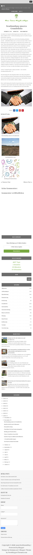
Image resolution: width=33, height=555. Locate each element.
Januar (6, 464)
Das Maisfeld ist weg (10, 157)
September (7, 447)
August (6, 449)
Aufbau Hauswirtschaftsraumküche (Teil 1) (11, 488)
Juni (5, 454)
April (5, 457)
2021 (4, 408)
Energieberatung (8, 426)
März (5, 459)
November (7, 420)
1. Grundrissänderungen (10, 439)
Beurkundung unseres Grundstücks (16, 27)
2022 (4, 405)
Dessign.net (14, 550)
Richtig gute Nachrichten (10, 178)
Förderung (4, 300)
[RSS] (4, 6)
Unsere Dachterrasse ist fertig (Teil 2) (10, 479)
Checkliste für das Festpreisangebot (13, 429)
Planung (4, 315)
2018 (4, 415)
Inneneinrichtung (6, 309)
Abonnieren (16, 251)
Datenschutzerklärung (6, 537)
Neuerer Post (6, 182)
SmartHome (5, 318)
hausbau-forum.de (5, 498)
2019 (4, 413)
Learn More (14, 11)
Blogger (21, 547)
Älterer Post (27, 182)
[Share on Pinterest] (23, 110)
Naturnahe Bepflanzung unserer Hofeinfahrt (19, 371)
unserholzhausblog (23, 545)
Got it (20, 11)
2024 (4, 401)
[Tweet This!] (14, 110)
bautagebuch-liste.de (6, 495)
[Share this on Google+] (20, 110)
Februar (6, 462)
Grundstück (15, 31)
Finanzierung (5, 297)
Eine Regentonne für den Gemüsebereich (11, 482)
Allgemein (4, 288)
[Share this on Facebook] (17, 110)
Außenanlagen (5, 291)
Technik (4, 325)
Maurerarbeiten (6, 312)
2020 (4, 410)
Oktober (6, 444)
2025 (4, 398)
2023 (4, 403)
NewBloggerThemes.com (17, 552)
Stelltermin (4, 322)
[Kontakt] (1, 6)
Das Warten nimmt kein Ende (11, 441)
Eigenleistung (5, 294)
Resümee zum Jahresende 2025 (9, 476)
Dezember (7, 417)
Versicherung (5, 328)
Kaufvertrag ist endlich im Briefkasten (13, 436)
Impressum (4, 534)
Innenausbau (5, 306)
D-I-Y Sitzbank (11, 361)
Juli (5, 452)
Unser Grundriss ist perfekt (11, 434)
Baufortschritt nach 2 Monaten (11, 424)
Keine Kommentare (23, 31)
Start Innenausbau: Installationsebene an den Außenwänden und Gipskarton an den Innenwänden (19, 351)
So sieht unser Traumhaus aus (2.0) (9, 485)
